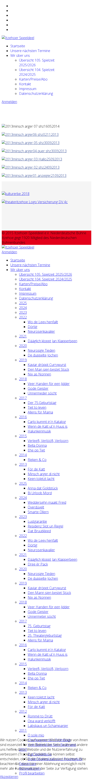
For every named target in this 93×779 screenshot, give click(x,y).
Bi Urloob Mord (40, 493)
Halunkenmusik (39, 431)
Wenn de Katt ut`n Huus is (47, 426)
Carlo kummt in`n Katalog (47, 421)
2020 (23, 345)
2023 (23, 312)
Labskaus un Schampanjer (48, 725)
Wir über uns (20, 55)
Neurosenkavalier (41, 331)
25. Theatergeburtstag (45, 635)
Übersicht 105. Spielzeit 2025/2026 (45, 274)
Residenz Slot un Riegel (45, 526)
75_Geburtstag (39, 626)
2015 (23, 436)
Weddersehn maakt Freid (47, 502)
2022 (23, 317)
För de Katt (36, 469)
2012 (23, 711)
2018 (23, 379)
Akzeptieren (9, 776)
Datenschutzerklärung (36, 93)
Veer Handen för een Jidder (49, 383)
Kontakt (25, 84)
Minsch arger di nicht (44, 474)
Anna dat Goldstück (43, 488)
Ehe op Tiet (36, 450)
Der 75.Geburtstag (42, 402)
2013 (23, 464)
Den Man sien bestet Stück (48, 369)
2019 (23, 360)
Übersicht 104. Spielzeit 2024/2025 (45, 279)
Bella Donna (37, 445)
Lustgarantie (37, 521)
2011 (23, 730)
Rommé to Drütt (40, 716)
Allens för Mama (40, 412)
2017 (23, 398)
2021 (23, 336)
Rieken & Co (37, 459)
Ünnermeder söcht (42, 393)
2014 (23, 455)
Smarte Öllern (38, 512)
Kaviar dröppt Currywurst (47, 364)
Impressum (27, 88)
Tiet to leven (37, 407)
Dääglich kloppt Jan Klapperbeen (52, 341)
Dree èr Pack (38, 564)
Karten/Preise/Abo (33, 79)
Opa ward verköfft (41, 721)
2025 (23, 303)
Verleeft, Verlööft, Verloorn (48, 440)
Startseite (17, 46)
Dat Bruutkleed (39, 531)
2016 (23, 417)
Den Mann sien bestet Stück (49, 592)
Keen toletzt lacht (41, 478)
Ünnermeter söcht (42, 616)
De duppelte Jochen (43, 355)
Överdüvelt (36, 507)
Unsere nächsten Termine (30, 50)
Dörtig (32, 326)
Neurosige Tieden (41, 350)
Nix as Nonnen (39, 374)
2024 (23, 307)
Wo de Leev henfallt (43, 322)
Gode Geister (38, 388)
